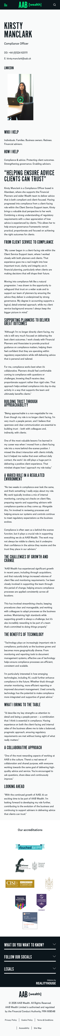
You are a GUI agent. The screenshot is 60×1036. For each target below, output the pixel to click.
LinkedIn (9, 68)
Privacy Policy (11, 1019)
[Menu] (5, 4)
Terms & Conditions (45, 1019)
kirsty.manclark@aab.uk (19, 58)
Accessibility (24, 1027)
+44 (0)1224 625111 (18, 52)
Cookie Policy (27, 1019)
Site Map (37, 1027)
